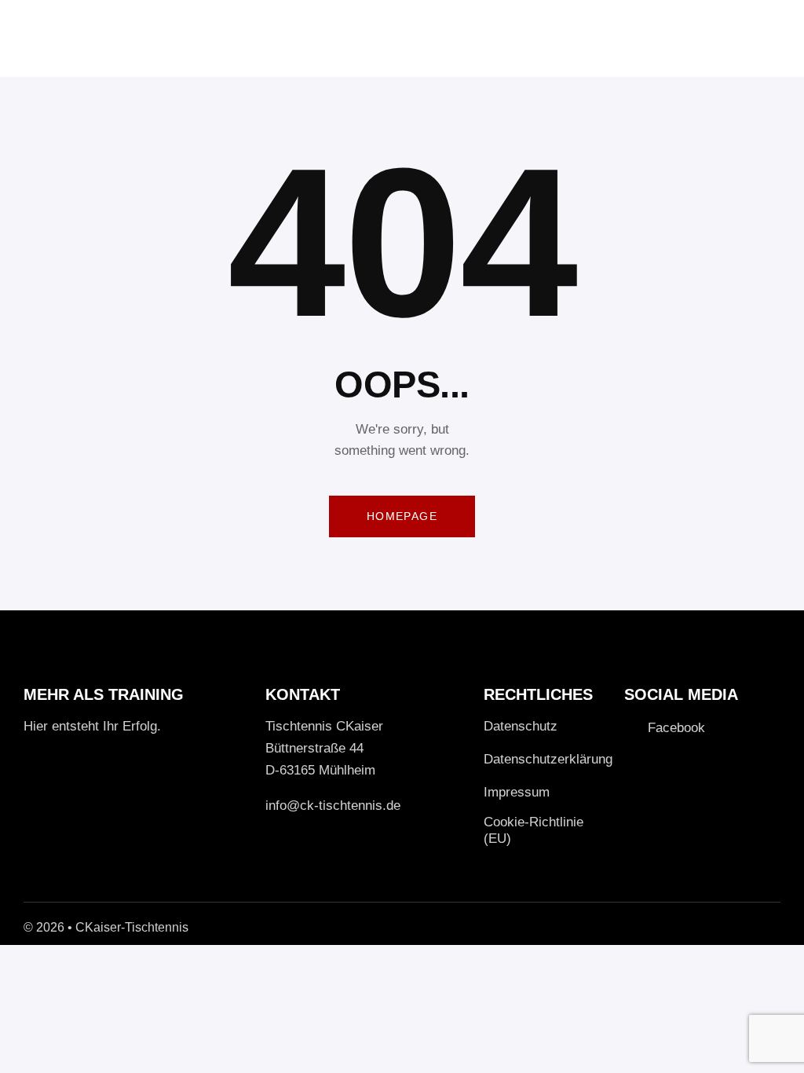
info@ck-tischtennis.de (332, 805)
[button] (775, 38)
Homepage (402, 516)
